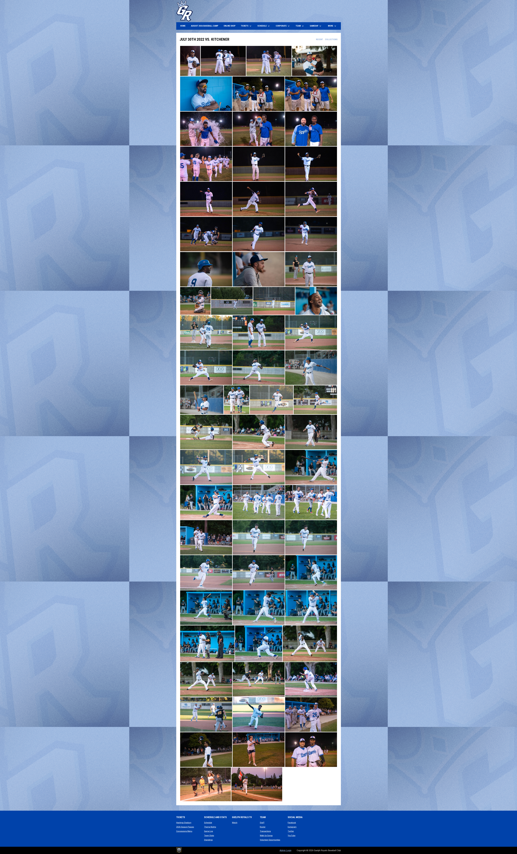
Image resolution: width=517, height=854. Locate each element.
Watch (234, 823)
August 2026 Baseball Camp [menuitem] (205, 25)
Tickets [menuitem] (246, 26)
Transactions (265, 831)
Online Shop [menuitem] (230, 25)
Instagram (292, 827)
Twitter (291, 831)
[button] (190, 61)
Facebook (292, 823)
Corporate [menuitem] (283, 26)
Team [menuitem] (300, 26)
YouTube (291, 835)
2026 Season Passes (185, 827)
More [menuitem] (332, 26)
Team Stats (209, 835)
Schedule (208, 823)
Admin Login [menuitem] (285, 850)
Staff (262, 823)
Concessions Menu (184, 831)
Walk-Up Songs (266, 835)
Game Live (208, 831)
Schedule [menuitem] (263, 26)
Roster (263, 827)
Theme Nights (210, 827)
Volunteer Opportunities (270, 840)
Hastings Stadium (183, 823)
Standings (208, 840)
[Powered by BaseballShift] (179, 850)
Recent (319, 39)
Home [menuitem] (183, 26)
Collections (331, 39)
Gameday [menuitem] (316, 26)
